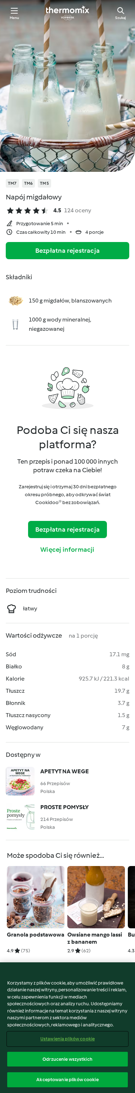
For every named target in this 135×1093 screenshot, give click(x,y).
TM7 (12, 183)
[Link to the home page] (67, 13)
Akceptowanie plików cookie (67, 1079)
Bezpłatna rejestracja (67, 251)
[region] (67, 1027)
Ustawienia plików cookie (67, 1038)
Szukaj (120, 17)
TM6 (28, 183)
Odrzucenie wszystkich (67, 1059)
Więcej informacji (67, 549)
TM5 (44, 183)
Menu (14, 17)
